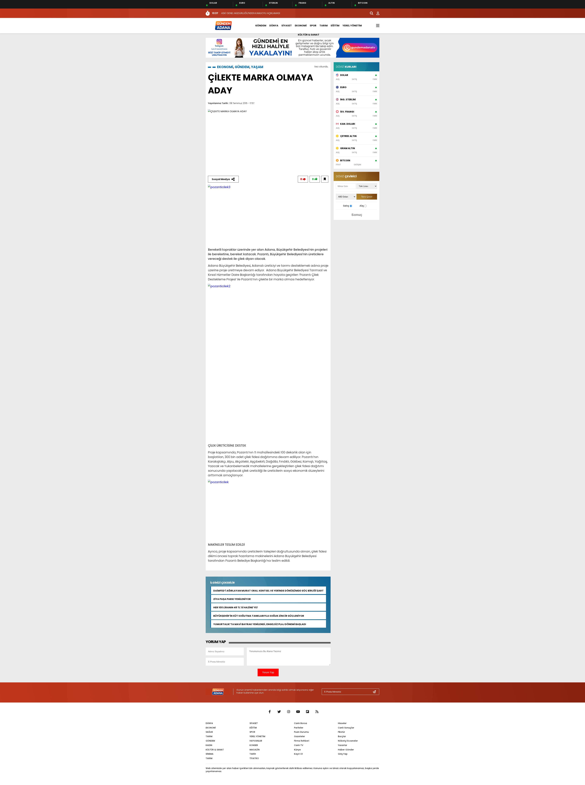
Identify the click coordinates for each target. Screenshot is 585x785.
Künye (297, 749)
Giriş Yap (342, 753)
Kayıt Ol (298, 753)
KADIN (209, 745)
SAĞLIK (209, 731)
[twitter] (279, 712)
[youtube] (298, 712)
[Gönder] (375, 691)
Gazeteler (299, 736)
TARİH (253, 753)
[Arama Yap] (370, 13)
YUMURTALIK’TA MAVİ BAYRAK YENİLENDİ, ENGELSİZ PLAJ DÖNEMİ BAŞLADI (259, 623)
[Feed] (317, 712)
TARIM (323, 25)
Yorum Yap (268, 672)
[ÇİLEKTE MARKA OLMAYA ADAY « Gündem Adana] (223, 25)
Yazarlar (342, 745)
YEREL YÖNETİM (352, 25)
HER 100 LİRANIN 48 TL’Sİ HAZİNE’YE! (235, 607)
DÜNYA (273, 25)
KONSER (254, 745)
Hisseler (342, 723)
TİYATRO (254, 758)
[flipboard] (307, 712)
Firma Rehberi (301, 740)
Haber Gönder (346, 749)
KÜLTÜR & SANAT (308, 34)
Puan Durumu (301, 731)
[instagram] (288, 712)
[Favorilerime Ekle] (324, 179)
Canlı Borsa (300, 723)
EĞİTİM (335, 25)
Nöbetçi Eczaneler (348, 740)
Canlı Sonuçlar (346, 727)
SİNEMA (209, 753)
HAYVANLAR (256, 740)
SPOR (313, 25)
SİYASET (286, 25)
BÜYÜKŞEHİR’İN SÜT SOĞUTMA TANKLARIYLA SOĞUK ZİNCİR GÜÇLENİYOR (258, 615)
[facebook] (269, 712)
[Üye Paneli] (376, 13)
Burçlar (342, 736)
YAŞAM (257, 67)
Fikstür (341, 731)
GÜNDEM (260, 25)
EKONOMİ (301, 25)
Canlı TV (298, 745)
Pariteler (298, 727)
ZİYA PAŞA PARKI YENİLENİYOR (232, 598)
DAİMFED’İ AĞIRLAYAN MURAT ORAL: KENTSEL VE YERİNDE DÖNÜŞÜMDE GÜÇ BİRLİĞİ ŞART (268, 590)
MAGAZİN (255, 749)
